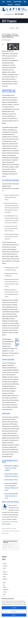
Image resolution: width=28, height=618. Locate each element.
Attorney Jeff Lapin (6, 528)
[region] (14, 607)
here (8, 351)
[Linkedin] (3, 547)
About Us (9, 1)
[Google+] (13, 544)
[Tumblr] (11, 544)
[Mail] (11, 547)
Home (3, 1)
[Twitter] (6, 544)
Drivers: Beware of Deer (11, 479)
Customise (14, 611)
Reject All (14, 615)
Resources (10, 4)
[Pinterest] (8, 544)
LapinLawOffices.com (7, 521)
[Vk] (8, 547)
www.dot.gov (10, 355)
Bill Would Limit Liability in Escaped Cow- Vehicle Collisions (11, 468)
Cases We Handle (17, 1)
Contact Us (17, 4)
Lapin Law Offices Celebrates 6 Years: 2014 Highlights (5, 589)
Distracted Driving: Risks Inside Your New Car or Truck (11, 496)
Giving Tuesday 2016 (5, 566)
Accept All (14, 607)
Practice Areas (16, 530)
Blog (25, 1)
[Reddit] (6, 547)
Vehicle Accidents (5, 533)
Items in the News (10, 530)
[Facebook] (3, 544)
